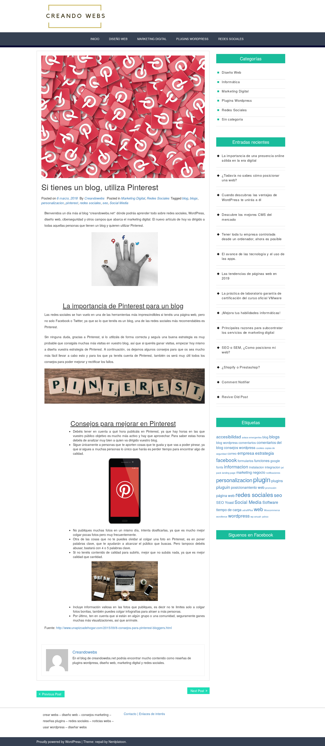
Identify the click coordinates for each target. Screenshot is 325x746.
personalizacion (52, 202)
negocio (259, 472)
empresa (245, 453)
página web (225, 495)
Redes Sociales (231, 39)
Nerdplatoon (117, 741)
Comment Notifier (236, 382)
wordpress (239, 515)
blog (185, 198)
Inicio (94, 39)
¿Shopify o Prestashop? (241, 367)
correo (232, 453)
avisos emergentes (252, 437)
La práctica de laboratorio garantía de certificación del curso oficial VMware (252, 295)
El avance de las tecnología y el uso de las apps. (253, 256)
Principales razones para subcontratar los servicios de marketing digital (252, 330)
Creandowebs (94, 198)
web (258, 508)
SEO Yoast (225, 502)
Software (270, 502)
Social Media (119, 202)
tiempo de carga (228, 509)
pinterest (72, 202)
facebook (226, 459)
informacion (236, 466)
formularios (245, 460)
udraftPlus (247, 510)
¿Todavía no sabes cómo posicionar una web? (250, 177)
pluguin (223, 487)
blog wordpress (227, 442)
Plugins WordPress (192, 39)
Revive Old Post (235, 396)
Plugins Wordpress (237, 100)
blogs (194, 198)
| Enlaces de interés (151, 713)
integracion (272, 467)
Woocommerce (272, 510)
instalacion (256, 467)
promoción (270, 487)
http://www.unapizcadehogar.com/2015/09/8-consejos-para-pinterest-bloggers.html (114, 627)
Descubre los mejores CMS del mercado (247, 216)
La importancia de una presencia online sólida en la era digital (253, 158)
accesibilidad (228, 436)
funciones (262, 460)
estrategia (264, 453)
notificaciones (273, 472)
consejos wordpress (239, 447)
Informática (231, 81)
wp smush (255, 516)
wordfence (221, 516)
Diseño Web (118, 39)
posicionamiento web (247, 487)
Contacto (130, 713)
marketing (244, 472)
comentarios (247, 442)
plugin (261, 479)
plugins (277, 480)
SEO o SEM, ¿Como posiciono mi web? (249, 349)
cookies (260, 448)
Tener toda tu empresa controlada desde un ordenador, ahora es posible (252, 236)
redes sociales (90, 202)
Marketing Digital (151, 39)
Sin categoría (232, 119)
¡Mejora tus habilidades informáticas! (251, 312)
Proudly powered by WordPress (58, 741)
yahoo (265, 516)
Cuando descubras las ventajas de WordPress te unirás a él (249, 197)
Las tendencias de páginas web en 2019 (249, 275)
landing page (228, 472)
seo (105, 202)
